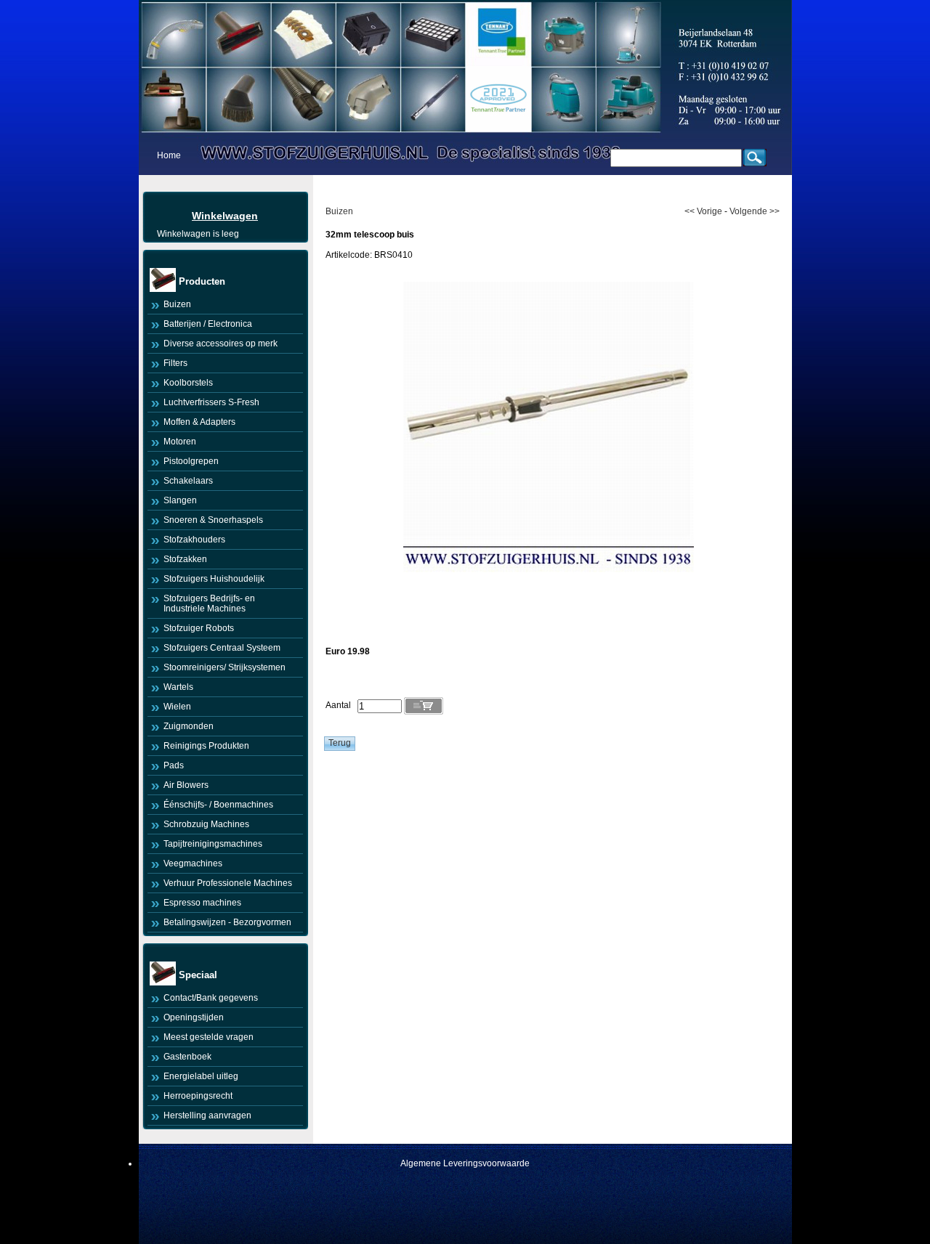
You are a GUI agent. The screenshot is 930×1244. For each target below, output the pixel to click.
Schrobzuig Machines (206, 824)
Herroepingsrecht (197, 1096)
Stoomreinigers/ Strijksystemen (224, 667)
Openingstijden (193, 1017)
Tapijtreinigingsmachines (212, 844)
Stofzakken (185, 559)
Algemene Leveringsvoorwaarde (465, 1163)
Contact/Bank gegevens (210, 998)
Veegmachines (192, 863)
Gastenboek (187, 1057)
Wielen (177, 707)
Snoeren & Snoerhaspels (213, 520)
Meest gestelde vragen (208, 1037)
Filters (175, 363)
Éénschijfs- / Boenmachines (218, 805)
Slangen (180, 500)
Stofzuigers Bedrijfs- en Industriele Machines (209, 603)
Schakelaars (188, 481)
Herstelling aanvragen (207, 1115)
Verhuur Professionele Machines (227, 883)
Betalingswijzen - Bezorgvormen (227, 922)
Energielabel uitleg (200, 1076)
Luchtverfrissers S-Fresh (211, 402)
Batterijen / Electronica (207, 324)
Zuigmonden (188, 726)
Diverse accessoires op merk (220, 343)
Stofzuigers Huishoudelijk (213, 579)
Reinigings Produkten (206, 746)
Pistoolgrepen (191, 461)
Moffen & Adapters (199, 422)
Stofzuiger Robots (198, 628)
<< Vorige (703, 211)
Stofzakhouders (194, 539)
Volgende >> (754, 211)
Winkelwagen (225, 215)
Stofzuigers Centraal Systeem (221, 648)
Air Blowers (186, 785)
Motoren (179, 441)
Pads (173, 765)
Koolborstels (188, 383)
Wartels (178, 687)
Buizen (177, 304)
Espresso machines (202, 903)
